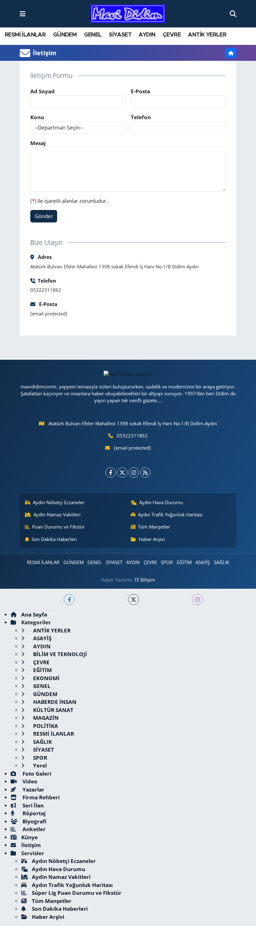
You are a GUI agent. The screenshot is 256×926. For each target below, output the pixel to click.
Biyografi (34, 821)
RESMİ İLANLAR (25, 35)
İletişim (31, 845)
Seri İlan (32, 805)
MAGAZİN (45, 717)
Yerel (39, 765)
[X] (122, 472)
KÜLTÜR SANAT (52, 710)
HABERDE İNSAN (54, 701)
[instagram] (197, 599)
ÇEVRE (172, 35)
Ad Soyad (42, 91)
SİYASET (120, 35)
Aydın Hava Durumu (161, 502)
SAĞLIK (221, 562)
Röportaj (33, 813)
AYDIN (147, 35)
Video (29, 781)
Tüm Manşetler (154, 527)
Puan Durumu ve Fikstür (58, 527)
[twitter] (133, 599)
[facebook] (69, 599)
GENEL (93, 35)
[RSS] (145, 472)
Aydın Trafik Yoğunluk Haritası (170, 514)
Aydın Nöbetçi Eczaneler (58, 502)
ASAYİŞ (202, 562)
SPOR (167, 562)
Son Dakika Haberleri (54, 539)
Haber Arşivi (152, 539)
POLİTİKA (45, 725)
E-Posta (140, 91)
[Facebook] (111, 472)
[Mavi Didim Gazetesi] (128, 14)
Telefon (141, 117)
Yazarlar (32, 789)
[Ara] (233, 13)
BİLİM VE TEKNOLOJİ (59, 654)
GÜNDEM (64, 35)
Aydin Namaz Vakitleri (57, 514)
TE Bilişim (144, 580)
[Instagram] (134, 472)
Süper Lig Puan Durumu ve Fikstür (76, 892)
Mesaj (38, 143)
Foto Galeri (36, 773)
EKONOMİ (46, 678)
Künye (29, 837)
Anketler (33, 829)
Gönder (44, 216)
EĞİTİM (184, 562)
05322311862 (132, 435)
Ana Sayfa (34, 614)
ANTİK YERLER (207, 35)
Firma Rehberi (40, 797)
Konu (37, 117)
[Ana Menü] (23, 13)
